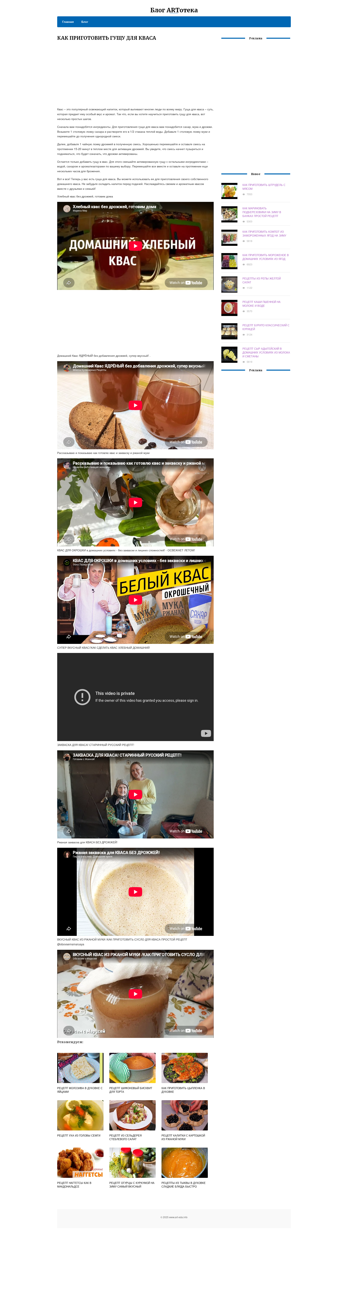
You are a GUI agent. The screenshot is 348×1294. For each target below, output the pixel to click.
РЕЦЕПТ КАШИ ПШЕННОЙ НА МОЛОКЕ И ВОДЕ (261, 304)
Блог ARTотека (174, 10)
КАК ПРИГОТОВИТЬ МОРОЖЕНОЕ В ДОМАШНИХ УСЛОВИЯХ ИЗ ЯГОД (265, 257)
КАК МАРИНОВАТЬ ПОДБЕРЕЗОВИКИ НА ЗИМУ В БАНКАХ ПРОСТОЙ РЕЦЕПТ (261, 212)
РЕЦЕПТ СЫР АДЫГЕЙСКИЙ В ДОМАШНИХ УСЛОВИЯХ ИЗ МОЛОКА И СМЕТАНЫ (266, 352)
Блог (84, 22)
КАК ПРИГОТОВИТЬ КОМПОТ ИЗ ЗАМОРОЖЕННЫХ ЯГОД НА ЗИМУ (264, 233)
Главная (68, 22)
